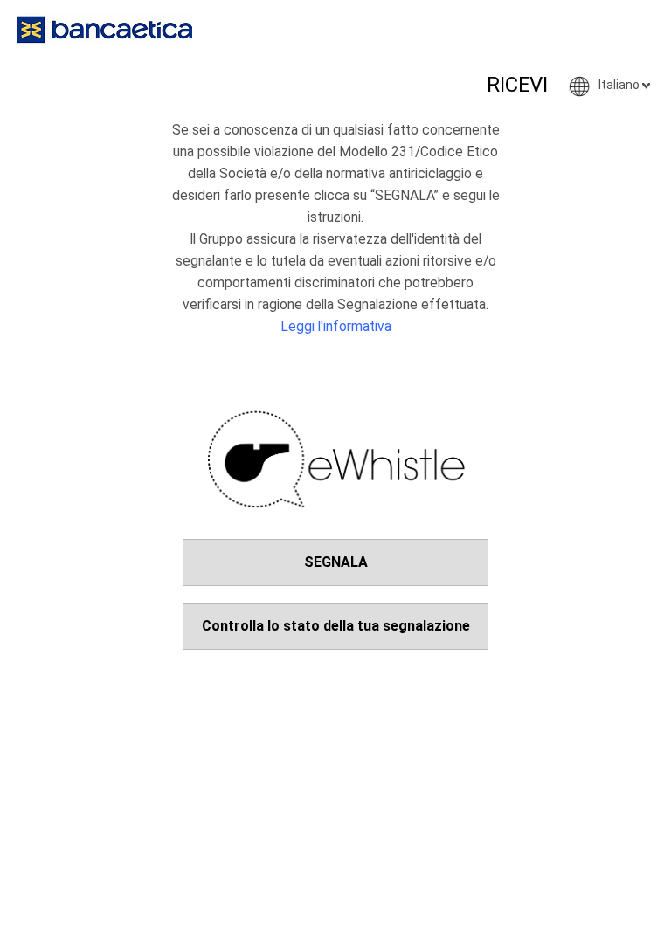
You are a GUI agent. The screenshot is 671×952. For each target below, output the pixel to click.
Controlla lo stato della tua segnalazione (336, 625)
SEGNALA (336, 562)
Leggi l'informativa (335, 327)
